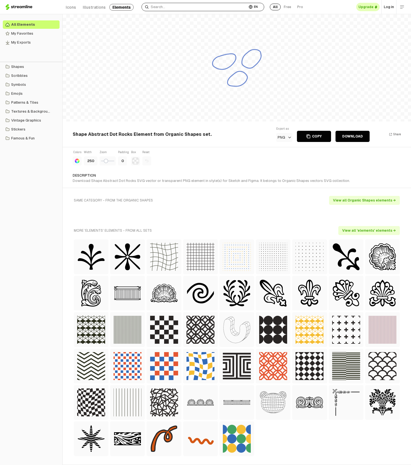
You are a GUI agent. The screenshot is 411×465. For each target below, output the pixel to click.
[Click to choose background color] (135, 161)
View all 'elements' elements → (369, 230)
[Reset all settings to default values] (146, 160)
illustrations (94, 7)
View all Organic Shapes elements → (364, 200)
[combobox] (194, 7)
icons (71, 7)
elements (121, 7)
